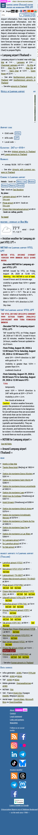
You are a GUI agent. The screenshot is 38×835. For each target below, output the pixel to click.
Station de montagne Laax (13, 492)
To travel (4, 216)
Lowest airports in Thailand (16, 154)
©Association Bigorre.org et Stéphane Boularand (19, 809)
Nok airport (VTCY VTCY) (13, 568)
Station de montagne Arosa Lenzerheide (19, 486)
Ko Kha (30, 65)
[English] (25, 12)
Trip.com (6, 199)
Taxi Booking (18, 189)
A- (1, 11)
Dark (12, 11)
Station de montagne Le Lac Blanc (17, 533)
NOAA (19, 676)
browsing (3, 5)
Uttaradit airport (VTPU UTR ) (14, 597)
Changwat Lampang (9, 65)
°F (19, 11)
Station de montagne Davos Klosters (18, 473)
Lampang (20, 62)
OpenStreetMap (15, 702)
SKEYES (20, 695)
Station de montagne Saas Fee (15, 527)
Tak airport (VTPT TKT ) (12, 622)
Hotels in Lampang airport (13, 91)
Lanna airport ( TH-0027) (13, 575)
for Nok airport (8, 547)
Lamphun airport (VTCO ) (13, 562)
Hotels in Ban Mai (10, 463)
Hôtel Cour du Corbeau (12, 496)
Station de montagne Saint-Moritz (17, 479)
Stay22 (21, 185)
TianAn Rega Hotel (10, 467)
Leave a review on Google (19, 805)
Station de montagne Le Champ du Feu (18, 521)
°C (17, 11)
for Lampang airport (11, 540)
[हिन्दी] (35, 11)
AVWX (19, 672)
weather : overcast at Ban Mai (14, 221)
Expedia (5, 185)
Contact (13, 713)
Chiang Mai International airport (16, 209)
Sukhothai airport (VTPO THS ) (15, 603)
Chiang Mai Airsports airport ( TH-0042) (19, 578)
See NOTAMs (6, 443)
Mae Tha (12, 68)
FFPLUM (31, 672)
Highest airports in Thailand (24, 151)
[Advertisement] (19, 645)
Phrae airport (8, 202)
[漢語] (32, 11)
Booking (32, 181)
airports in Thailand (19, 86)
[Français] (22, 11)
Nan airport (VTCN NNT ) (12, 616)
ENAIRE (6, 695)
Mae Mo (29, 68)
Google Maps (19, 699)
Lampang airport (9, 196)
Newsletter (14, 723)
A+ (4, 11)
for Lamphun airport (11, 543)
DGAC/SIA (17, 693)
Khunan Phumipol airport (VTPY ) (16, 610)
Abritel (13, 185)
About (18, 710)
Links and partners (17, 719)
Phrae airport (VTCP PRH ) (13, 585)
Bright (8, 11)
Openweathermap (24, 683)
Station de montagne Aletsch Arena (17, 508)
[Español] (29, 11)
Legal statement (16, 716)
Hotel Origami (8, 502)
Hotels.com (21, 181)
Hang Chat (14, 70)
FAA (11, 689)
